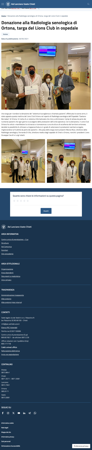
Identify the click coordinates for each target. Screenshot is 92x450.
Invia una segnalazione (10, 354)
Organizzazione (7, 269)
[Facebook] (2, 412)
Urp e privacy (6, 280)
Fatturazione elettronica (10, 350)
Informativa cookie (7, 423)
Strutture (5, 243)
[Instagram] (8, 412)
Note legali (4, 427)
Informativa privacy (7, 437)
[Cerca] (88, 4)
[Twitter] (13, 412)
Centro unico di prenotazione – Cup (14, 239)
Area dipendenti (7, 272)
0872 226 (33, 8)
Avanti (46, 211)
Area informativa (10, 234)
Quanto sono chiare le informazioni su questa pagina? (38, 195)
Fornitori (4, 250)
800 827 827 (15, 8)
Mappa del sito (6, 432)
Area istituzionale (10, 263)
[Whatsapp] (35, 412)
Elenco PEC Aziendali (9, 327)
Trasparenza (7, 289)
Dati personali (5, 441)
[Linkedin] (24, 412)
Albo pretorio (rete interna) (11, 302)
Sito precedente (7, 253)
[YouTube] (19, 412)
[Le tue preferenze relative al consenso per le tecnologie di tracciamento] (81, 446)
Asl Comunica (6, 246)
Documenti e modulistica (10, 276)
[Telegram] (29, 412)
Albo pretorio (6, 298)
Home (3, 16)
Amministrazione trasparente (12, 295)
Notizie (5, 34)
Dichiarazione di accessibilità (10, 446)
